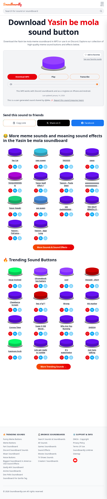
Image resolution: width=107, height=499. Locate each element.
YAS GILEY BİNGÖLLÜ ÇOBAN (92, 208)
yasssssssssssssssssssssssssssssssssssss (92, 184)
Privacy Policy (79, 443)
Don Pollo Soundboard (13, 474)
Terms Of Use (79, 446)
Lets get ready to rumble (40, 351)
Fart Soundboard (10, 446)
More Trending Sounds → (54, 366)
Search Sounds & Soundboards (51, 439)
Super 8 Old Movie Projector (40, 327)
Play (53, 77)
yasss (92, 160)
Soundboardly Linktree (83, 450)
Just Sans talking (92, 351)
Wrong (66, 303)
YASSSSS (66, 160)
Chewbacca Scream (15, 303)
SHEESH (92, 327)
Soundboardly (12, 4)
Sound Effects (44, 450)
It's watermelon (66, 351)
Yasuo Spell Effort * (41, 184)
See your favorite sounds (93, 59)
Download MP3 (22, 77)
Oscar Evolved (15, 279)
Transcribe (84, 77)
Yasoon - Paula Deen (66, 184)
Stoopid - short (92, 279)
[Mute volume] (11, 84)
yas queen (40, 208)
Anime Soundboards (12, 471)
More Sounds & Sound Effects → (53, 247)
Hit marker (92, 303)
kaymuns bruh (15, 351)
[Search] (101, 11)
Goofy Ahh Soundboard (13, 467)
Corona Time (15, 327)
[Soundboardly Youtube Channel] (75, 460)
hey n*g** (40, 303)
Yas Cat (15, 160)
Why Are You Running (66, 327)
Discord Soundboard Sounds (15, 450)
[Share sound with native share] (20, 167)
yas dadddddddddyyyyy (66, 208)
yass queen (41, 160)
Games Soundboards (47, 446)
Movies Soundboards (47, 453)
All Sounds (42, 443)
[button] (53, 63)
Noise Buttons (9, 457)
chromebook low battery (40, 279)
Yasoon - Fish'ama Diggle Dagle (15, 232)
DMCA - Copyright (81, 439)
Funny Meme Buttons (12, 439)
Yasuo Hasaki (15, 208)
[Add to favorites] (10, 167)
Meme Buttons (9, 443)
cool (66, 279)
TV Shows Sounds (45, 457)
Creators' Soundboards (48, 461)
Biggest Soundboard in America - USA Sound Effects (17, 462)
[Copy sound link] (15, 167)
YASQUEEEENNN (15, 184)
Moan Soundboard (11, 453)
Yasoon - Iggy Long (41, 231)
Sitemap (76, 453)
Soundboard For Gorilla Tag (15, 478)
